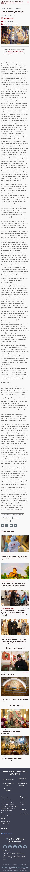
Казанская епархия (6, 799)
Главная (3, 8)
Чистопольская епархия (8, 779)
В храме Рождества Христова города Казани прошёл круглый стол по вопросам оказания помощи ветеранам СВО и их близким (13, 585)
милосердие (16, 517)
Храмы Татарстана (6, 815)
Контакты (4, 828)
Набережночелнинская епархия (8, 784)
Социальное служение (7, 813)
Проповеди (23, 802)
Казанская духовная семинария (22, 784)
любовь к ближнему (6, 517)
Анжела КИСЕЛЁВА (8, 18)
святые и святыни (6, 521)
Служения (22, 799)
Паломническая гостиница (8, 789)
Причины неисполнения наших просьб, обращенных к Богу (11, 759)
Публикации (10, 8)
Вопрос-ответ (23, 812)
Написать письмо (24, 814)
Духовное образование (7, 810)
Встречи (22, 804)
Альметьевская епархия (22, 779)
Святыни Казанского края (8, 808)
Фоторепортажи (5, 821)
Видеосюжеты (5, 823)
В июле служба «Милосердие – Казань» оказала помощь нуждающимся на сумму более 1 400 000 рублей (14, 558)
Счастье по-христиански (7, 674)
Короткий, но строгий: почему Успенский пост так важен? (14, 700)
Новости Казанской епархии (7, 554)
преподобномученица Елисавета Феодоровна (12, 514)
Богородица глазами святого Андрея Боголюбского (11, 732)
